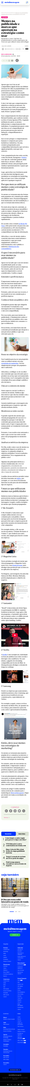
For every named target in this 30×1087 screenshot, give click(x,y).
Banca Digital (6, 972)
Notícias (12, 12)
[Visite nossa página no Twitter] (11, 1084)
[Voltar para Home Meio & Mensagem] (14, 2)
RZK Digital (20, 1005)
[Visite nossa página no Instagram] (15, 1084)
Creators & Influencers (20, 967)
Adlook (19, 1009)
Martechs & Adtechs (20, 972)
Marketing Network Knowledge (7, 1037)
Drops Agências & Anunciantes (22, 957)
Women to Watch (21, 1031)
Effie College (6, 1059)
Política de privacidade (20, 1023)
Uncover (19, 1002)
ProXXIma (5, 959)
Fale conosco (20, 1026)
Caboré (5, 996)
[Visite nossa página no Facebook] (7, 1084)
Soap (19, 980)
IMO (19, 982)
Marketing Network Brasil (9, 1029)
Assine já (15, 935)
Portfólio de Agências (8, 974)
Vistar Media (20, 994)
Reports (5, 976)
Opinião (5, 957)
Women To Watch (7, 961)
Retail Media (20, 964)
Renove (19, 1019)
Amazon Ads (20, 984)
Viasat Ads (20, 998)
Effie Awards (6, 994)
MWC (4, 985)
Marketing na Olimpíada (21, 953)
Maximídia (5, 992)
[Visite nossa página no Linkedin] (18, 1084)
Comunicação (6, 949)
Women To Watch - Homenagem (7, 1040)
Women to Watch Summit (9, 1019)
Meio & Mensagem (6, 54)
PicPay (19, 990)
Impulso (19, 988)
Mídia (4, 953)
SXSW (4, 983)
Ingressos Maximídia (20, 1037)
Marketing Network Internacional (7, 1051)
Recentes (8, 834)
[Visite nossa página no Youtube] (22, 1084)
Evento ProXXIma (7, 990)
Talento (19, 960)
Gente (4, 955)
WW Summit (6, 989)
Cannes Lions (6, 981)
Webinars (5, 970)
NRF (4, 987)
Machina (19, 996)
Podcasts (5, 966)
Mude (19, 1004)
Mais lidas (21, 834)
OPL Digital (20, 986)
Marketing (5, 951)
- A (3, 60)
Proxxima (7, 12)
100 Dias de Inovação (20, 950)
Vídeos (4, 968)
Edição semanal (21, 1029)
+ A (6, 60)
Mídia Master (6, 1024)
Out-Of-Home (21, 970)
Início (2, 12)
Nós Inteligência (21, 992)
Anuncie (19, 1021)
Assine (19, 1017)
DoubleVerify (20, 1007)
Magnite (19, 1000)
